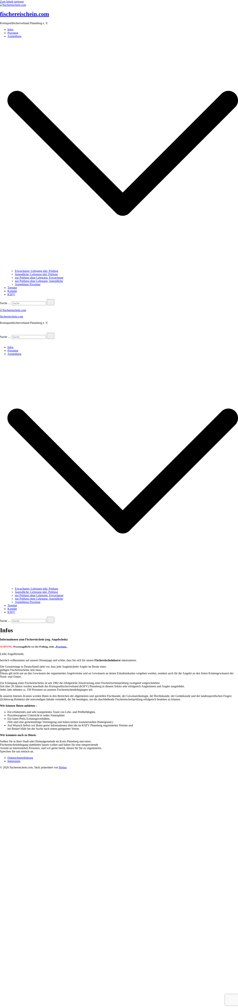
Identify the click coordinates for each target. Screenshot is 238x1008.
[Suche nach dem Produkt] (50, 302)
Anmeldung (14, 36)
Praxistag (12, 32)
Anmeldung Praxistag (27, 284)
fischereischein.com (24, 14)
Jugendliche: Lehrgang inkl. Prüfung (36, 274)
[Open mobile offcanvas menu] (1, 306)
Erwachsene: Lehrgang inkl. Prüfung (36, 271)
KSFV (11, 294)
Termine (12, 287)
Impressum (13, 761)
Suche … (5, 303)
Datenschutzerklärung (20, 757)
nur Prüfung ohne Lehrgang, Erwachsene (39, 277)
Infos (10, 29)
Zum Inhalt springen (12, 1)
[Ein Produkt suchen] (3, 331)
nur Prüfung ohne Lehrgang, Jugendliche (39, 281)
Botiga (63, 767)
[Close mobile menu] (1, 340)
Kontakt (12, 291)
